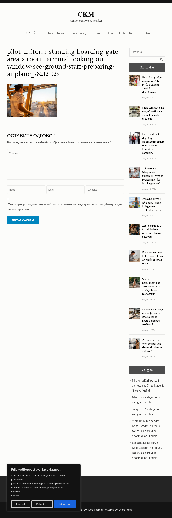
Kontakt (146, 33)
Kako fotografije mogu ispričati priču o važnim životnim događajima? (152, 84)
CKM (86, 14)
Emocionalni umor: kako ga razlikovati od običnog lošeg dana (153, 258)
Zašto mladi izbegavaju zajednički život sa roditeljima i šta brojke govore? (152, 176)
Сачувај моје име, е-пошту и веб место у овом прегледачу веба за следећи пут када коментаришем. (65, 206)
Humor (111, 33)
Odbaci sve (42, 504)
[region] (44, 487)
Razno (133, 33)
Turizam (61, 33)
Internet (97, 33)
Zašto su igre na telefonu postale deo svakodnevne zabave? (152, 345)
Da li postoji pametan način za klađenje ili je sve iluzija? (148, 385)
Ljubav (48, 33)
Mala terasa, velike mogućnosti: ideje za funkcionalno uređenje (153, 113)
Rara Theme (95, 509)
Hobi (122, 33)
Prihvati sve (65, 504)
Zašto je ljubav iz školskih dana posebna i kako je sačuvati (152, 231)
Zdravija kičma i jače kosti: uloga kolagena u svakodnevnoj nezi (152, 204)
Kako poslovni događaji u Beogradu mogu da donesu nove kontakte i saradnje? (153, 143)
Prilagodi (20, 504)
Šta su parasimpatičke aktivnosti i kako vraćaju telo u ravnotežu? (151, 286)
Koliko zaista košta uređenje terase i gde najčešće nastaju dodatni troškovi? (153, 317)
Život (37, 33)
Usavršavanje (79, 33)
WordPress (125, 509)
